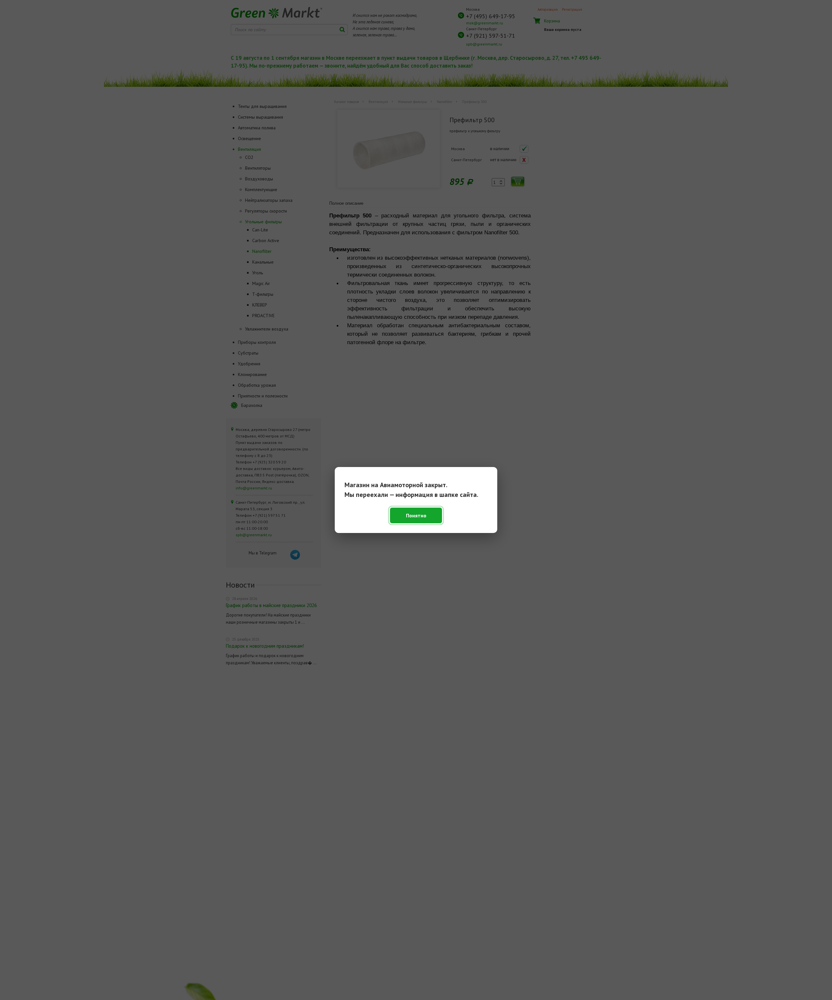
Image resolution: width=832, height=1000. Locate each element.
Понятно (416, 515)
